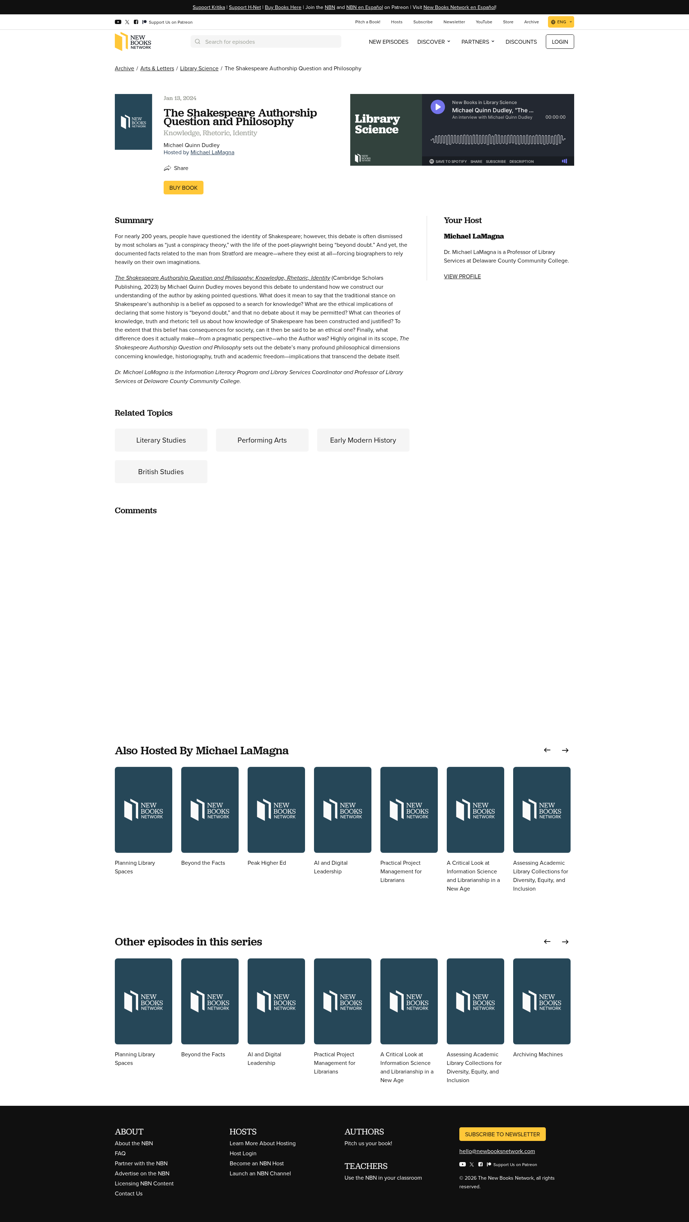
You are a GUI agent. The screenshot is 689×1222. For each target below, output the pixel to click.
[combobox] (266, 41)
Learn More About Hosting (263, 1143)
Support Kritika (209, 7)
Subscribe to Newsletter (502, 1134)
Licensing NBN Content (144, 1183)
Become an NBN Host (257, 1163)
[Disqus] (262, 611)
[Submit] (197, 41)
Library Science (199, 68)
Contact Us (128, 1193)
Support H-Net (245, 7)
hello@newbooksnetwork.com (497, 1151)
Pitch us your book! (368, 1143)
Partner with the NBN (141, 1163)
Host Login (243, 1153)
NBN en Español (364, 7)
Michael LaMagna (212, 152)
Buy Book (183, 188)
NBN (330, 7)
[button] (547, 750)
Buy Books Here (283, 7)
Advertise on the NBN (142, 1173)
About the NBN (134, 1143)
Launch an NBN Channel (260, 1173)
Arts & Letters (157, 68)
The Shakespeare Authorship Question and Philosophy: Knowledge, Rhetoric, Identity (222, 278)
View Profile (462, 276)
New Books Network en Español (459, 7)
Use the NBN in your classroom (383, 1177)
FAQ (120, 1153)
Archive (124, 68)
